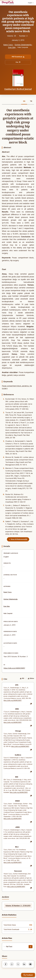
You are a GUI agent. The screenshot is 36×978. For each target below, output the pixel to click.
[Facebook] (5, 964)
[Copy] (30, 704)
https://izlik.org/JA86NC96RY (14, 668)
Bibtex (32, 678)
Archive (5, 897)
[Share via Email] (30, 964)
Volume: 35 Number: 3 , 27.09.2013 (17, 906)
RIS (23, 678)
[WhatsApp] (12, 964)
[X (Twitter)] (18, 964)
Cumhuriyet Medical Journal (18, 89)
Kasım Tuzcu (8, 45)
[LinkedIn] (24, 964)
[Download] (30, 946)
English (30, 2)
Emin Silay (12, 47)
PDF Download (17, 57)
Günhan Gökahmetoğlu (23, 45)
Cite (17, 62)
